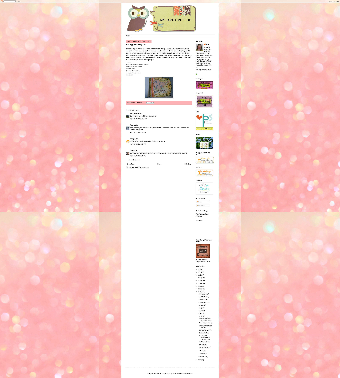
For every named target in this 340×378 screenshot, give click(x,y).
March (201, 351)
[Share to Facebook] (152, 103)
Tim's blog (172, 51)
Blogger (189, 373)
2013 (199, 286)
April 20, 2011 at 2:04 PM (138, 132)
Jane (132, 150)
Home (128, 35)
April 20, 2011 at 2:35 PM (138, 144)
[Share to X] (150, 103)
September (203, 302)
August (201, 305)
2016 (199, 278)
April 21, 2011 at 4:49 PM (138, 156)
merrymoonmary (174, 373)
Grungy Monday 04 (205, 330)
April (201, 316)
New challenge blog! (205, 323)
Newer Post (130, 164)
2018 (199, 272)
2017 (199, 275)
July (200, 308)
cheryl (132, 139)
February (202, 353)
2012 (199, 289)
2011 (199, 291)
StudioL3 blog (160, 49)
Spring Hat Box (204, 333)
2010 (199, 360)
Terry (132, 125)
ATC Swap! (202, 344)
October (202, 299)
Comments (201, 205)
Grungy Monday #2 (205, 347)
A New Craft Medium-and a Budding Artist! (204, 337)
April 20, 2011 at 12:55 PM (138, 119)
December (202, 294)
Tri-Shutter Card (204, 342)
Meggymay (134, 113)
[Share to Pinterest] (153, 103)
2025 (199, 269)
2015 (199, 280)
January (202, 356)
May (200, 313)
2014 (199, 283)
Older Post (188, 164)
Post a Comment (133, 160)
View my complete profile (203, 69)
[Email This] (147, 103)
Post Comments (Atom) (142, 167)
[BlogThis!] (148, 103)
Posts (200, 202)
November (202, 297)
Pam (207, 44)
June (201, 310)
